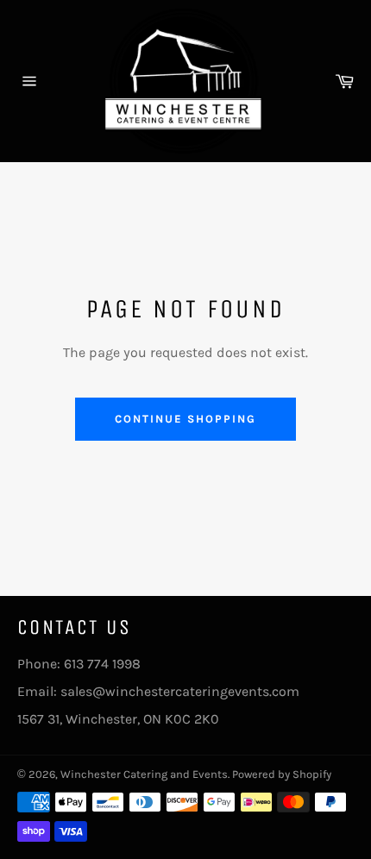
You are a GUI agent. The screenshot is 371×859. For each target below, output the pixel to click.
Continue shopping (185, 418)
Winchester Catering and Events (144, 774)
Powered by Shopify (281, 774)
